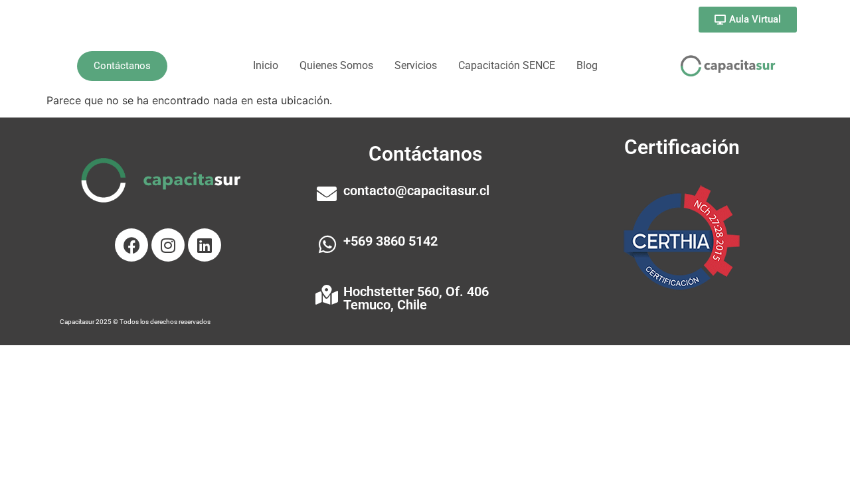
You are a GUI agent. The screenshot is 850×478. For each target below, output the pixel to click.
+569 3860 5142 (390, 241)
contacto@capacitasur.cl (416, 191)
